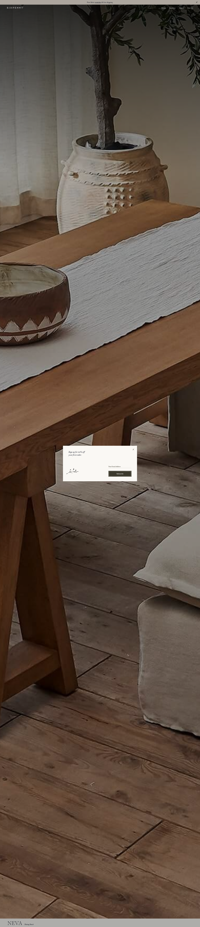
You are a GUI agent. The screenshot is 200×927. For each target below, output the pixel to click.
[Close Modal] (133, 450)
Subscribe (120, 473)
